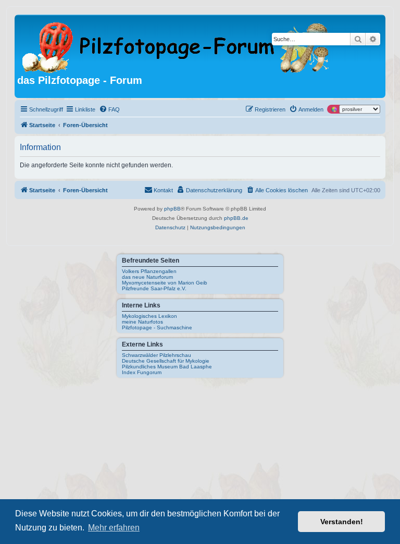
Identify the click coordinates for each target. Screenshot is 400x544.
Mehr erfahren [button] (114, 527)
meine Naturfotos (142, 322)
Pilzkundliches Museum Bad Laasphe (167, 366)
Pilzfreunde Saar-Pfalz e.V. (154, 288)
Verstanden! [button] (341, 521)
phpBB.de (236, 218)
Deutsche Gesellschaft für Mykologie (165, 361)
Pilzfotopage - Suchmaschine (157, 327)
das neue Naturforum (147, 277)
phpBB (172, 209)
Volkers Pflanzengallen (149, 271)
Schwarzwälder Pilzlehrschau (156, 355)
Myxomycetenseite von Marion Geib (164, 283)
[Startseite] (176, 46)
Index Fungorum (141, 372)
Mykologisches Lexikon (149, 316)
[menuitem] (109, 109)
